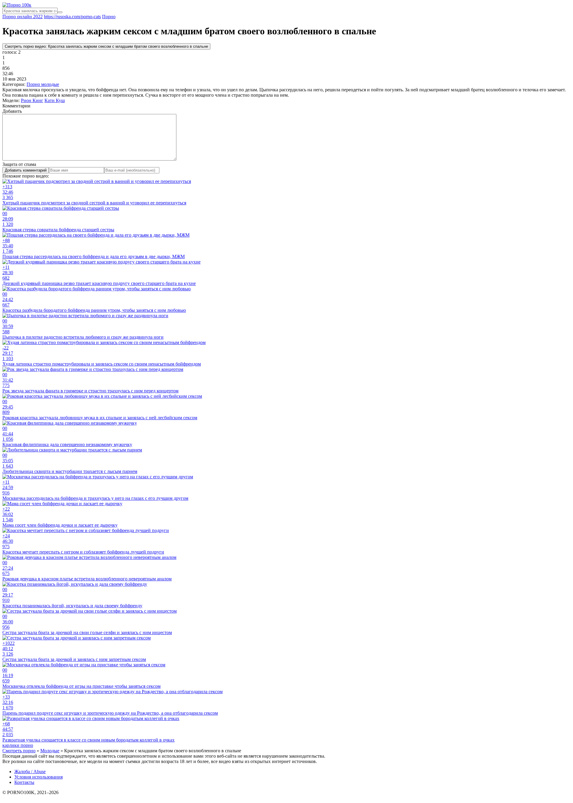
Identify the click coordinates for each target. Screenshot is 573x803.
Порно (108, 16)
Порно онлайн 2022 (22, 16)
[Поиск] (60, 12)
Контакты (24, 782)
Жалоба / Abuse (30, 771)
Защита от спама (19, 164)
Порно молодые (43, 84)
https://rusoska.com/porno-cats (72, 16)
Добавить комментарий (26, 170)
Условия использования (38, 776)
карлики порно (17, 745)
